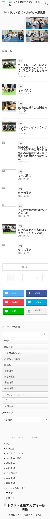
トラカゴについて (13, 352)
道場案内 (8, 364)
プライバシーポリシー (20, 437)
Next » (25, 267)
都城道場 (8, 388)
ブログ (7, 400)
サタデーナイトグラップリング (32, 129)
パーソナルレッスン (14, 394)
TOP (6, 341)
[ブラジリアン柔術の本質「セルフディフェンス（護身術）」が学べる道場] (25, 3)
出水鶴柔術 (24, 192)
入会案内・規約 (12, 358)
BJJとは (8, 346)
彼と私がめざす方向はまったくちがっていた (32, 231)
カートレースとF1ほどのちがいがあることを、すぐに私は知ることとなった (32, 69)
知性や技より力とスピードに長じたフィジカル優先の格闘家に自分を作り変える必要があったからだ (32, 153)
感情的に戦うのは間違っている (32, 109)
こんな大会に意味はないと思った (32, 211)
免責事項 (35, 437)
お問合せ (8, 406)
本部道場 (8, 370)
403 (38, 277)
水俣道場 (8, 382)
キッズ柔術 (24, 90)
